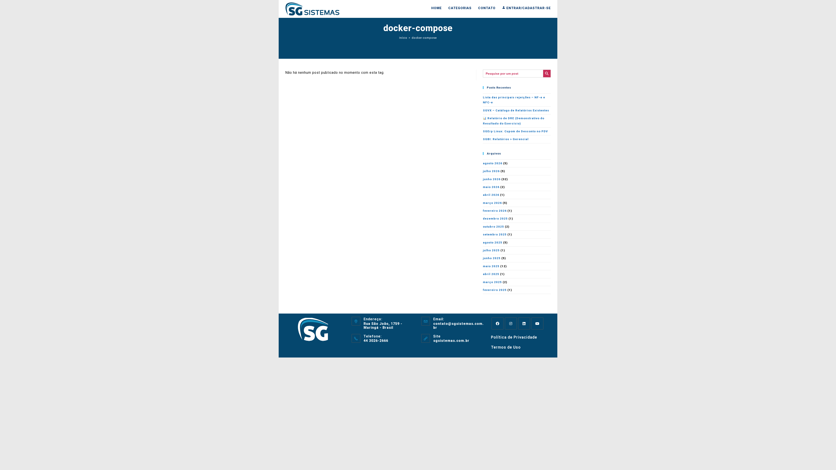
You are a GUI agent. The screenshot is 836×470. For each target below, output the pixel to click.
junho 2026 (492, 179)
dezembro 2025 (495, 218)
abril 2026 (491, 194)
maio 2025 (491, 266)
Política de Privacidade (514, 337)
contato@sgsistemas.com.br (458, 326)
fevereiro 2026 (495, 210)
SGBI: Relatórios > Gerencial (506, 139)
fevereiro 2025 (495, 290)
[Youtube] (537, 323)
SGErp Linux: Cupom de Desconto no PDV (515, 131)
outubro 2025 (493, 226)
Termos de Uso (506, 347)
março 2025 (492, 282)
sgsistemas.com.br (451, 341)
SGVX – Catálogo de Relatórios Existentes (516, 110)
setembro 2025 (495, 234)
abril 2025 (491, 274)
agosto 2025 (492, 242)
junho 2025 (492, 258)
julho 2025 (491, 250)
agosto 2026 (492, 163)
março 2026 (492, 203)
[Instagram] (511, 323)
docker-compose (424, 37)
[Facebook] (498, 323)
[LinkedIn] (524, 323)
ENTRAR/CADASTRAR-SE (528, 8)
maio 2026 (491, 187)
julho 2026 (491, 171)
